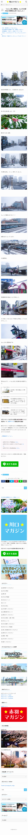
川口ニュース (5, 13)
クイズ (4, 602)
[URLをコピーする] (25, 481)
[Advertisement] (14, 53)
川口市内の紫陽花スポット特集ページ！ (10, 497)
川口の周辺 (5, 590)
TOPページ (11, 421)
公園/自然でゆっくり (8, 611)
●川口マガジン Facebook (7, 698)
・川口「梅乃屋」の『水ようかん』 (9, 28)
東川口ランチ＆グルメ (8, 632)
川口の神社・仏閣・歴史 (8, 617)
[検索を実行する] (25, 488)
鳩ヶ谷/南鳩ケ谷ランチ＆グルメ (10, 629)
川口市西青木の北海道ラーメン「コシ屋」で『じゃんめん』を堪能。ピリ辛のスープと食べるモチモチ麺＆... (17, 401)
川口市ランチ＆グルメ (8, 638)
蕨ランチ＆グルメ (7, 641)
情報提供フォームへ (7, 436)
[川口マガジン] (14, 2)
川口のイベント (6, 600)
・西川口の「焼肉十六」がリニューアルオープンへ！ (13, 36)
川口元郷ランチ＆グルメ (8, 623)
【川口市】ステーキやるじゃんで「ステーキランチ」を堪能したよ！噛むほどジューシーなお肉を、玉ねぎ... (17, 412)
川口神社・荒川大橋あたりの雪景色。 (17, 390)
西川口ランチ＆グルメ (8, 614)
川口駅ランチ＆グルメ (8, 608)
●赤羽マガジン (4, 706)
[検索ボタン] (26, 2)
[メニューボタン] (2, 2)
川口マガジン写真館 (7, 626)
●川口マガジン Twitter (6, 695)
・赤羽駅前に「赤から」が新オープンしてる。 (12, 31)
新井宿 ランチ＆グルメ (8, 587)
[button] (3, 481)
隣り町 (4, 593)
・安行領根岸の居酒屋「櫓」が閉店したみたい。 (12, 29)
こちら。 (17, 442)
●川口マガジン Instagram (7, 696)
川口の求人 (5, 605)
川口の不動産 (6, 597)
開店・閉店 (5, 635)
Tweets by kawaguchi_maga (7, 785)
